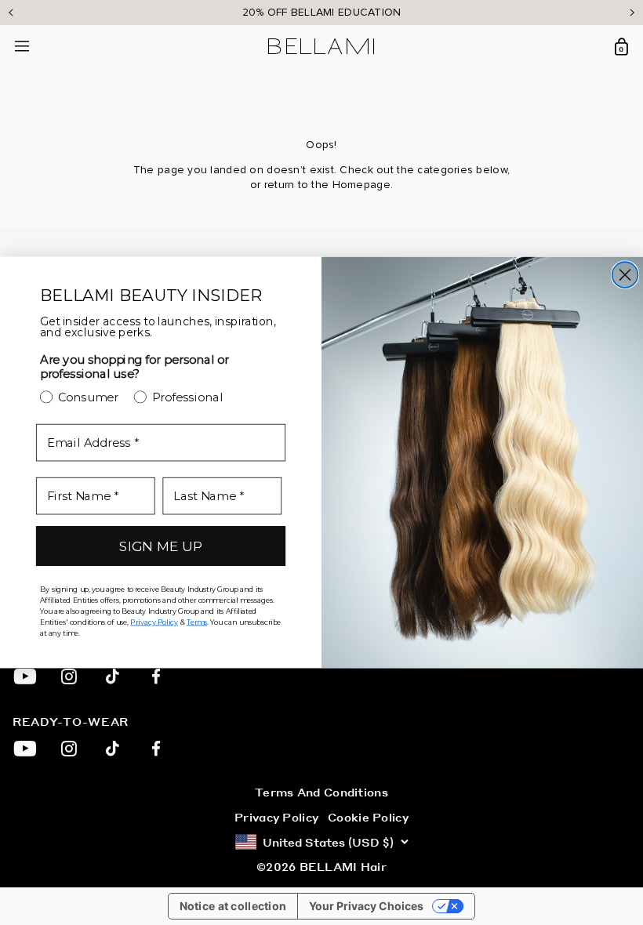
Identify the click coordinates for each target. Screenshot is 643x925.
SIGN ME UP (160, 546)
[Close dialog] (625, 275)
